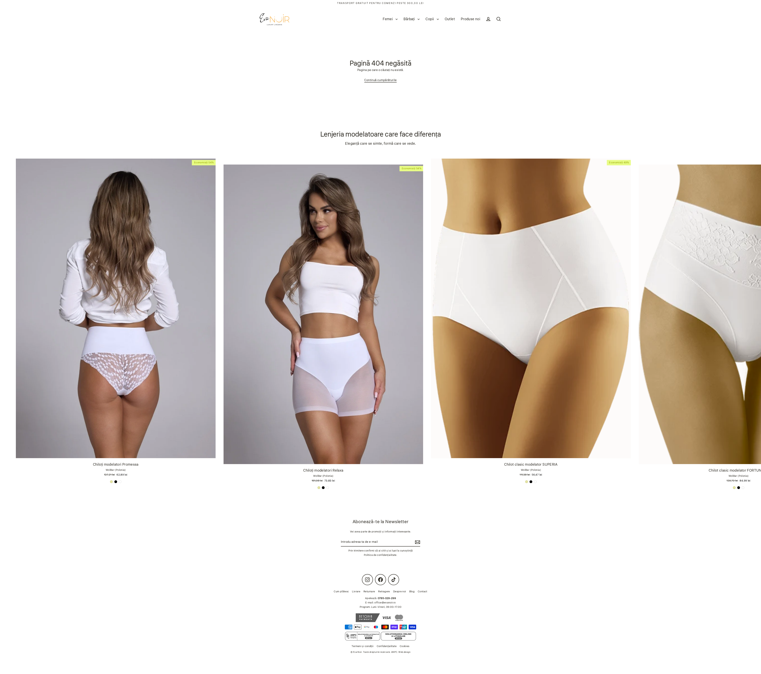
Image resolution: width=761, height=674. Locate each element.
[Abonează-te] (417, 542)
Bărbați (409, 19)
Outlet (450, 19)
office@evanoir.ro (385, 602)
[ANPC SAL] (362, 636)
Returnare (369, 591)
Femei (388, 19)
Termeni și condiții (362, 646)
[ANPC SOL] (398, 636)
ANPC (394, 652)
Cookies (404, 646)
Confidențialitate (387, 646)
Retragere (384, 591)
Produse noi (470, 19)
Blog (412, 591)
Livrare (356, 591)
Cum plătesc (341, 591)
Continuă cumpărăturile (380, 80)
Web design (404, 652)
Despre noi (399, 591)
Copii (430, 19)
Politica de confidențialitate (380, 555)
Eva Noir (357, 652)
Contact (422, 591)
